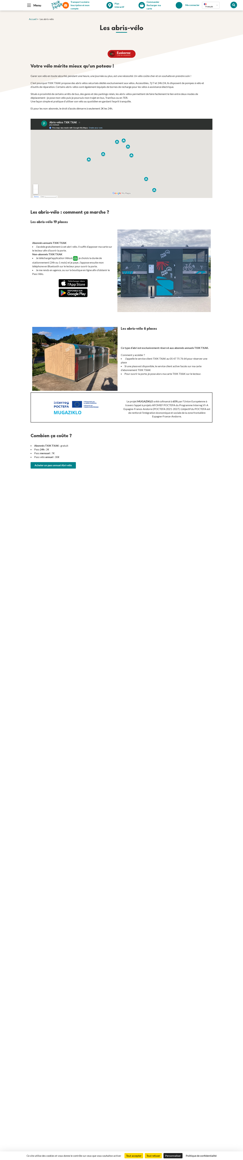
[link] (53, 465)
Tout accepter (134, 1155)
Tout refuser (153, 1155)
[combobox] (211, 5)
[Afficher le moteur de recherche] (233, 4)
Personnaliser (173, 1155)
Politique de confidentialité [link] (201, 1155)
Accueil (33, 19)
